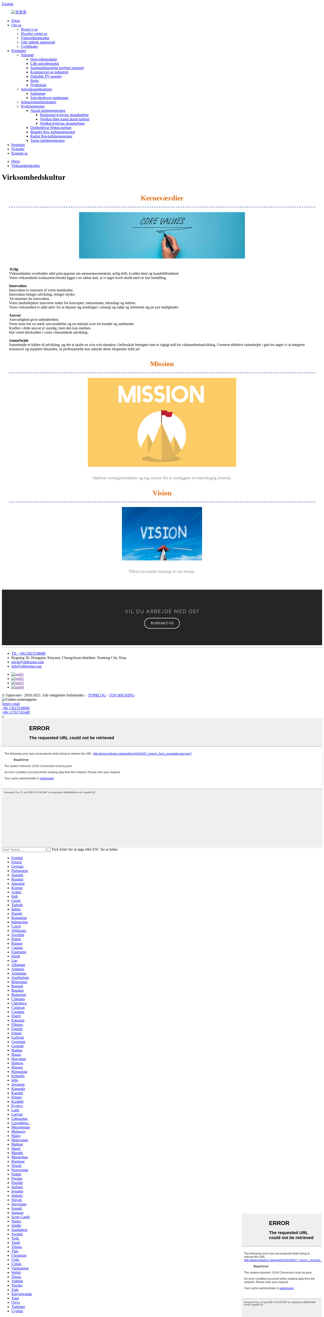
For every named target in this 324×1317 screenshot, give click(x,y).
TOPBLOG (97, 695)
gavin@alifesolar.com (27, 662)
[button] (162, 623)
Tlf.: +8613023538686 (28, 653)
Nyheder (17, 149)
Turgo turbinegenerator (47, 140)
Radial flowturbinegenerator (51, 136)
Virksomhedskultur (35, 38)
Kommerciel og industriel (49, 72)
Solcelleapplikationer (36, 89)
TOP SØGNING (122, 695)
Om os (16, 25)
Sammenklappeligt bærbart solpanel (57, 68)
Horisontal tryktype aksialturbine (64, 115)
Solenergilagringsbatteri (38, 102)
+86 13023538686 (16, 708)
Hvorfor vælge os (34, 34)
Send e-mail (11, 704)
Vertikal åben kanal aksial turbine (64, 119)
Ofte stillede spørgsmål (38, 42)
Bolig (34, 81)
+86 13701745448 (16, 712)
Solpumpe (38, 93)
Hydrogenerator (33, 106)
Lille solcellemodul (44, 64)
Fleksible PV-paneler (46, 76)
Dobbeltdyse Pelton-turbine (50, 128)
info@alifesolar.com (26, 666)
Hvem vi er (29, 29)
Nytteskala (38, 85)
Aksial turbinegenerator (47, 111)
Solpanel (27, 55)
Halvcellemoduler (43, 59)
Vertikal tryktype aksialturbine (62, 123)
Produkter (18, 51)
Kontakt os (19, 153)
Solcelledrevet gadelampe (49, 98)
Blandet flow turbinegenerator (52, 132)
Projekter (18, 145)
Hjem (15, 21)
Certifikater (29, 46)
